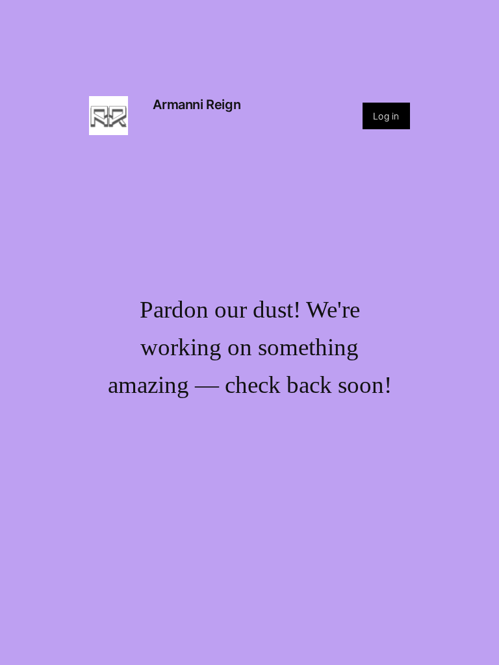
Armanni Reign (196, 104)
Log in (386, 115)
